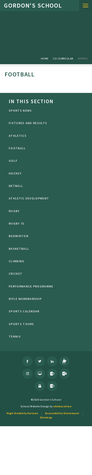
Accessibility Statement (62, 413)
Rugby (14, 211)
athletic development (29, 198)
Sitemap (46, 417)
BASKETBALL (19, 249)
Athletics (18, 136)
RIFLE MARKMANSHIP (25, 299)
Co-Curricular (63, 58)
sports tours (21, 324)
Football (17, 148)
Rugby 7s (16, 223)
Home (44, 58)
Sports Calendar (24, 311)
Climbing (16, 261)
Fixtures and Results (28, 123)
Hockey (15, 173)
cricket (15, 274)
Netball (16, 186)
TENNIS (15, 336)
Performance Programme (31, 286)
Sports (82, 58)
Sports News (20, 111)
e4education (62, 406)
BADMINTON (18, 236)
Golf (13, 161)
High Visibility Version (22, 413)
